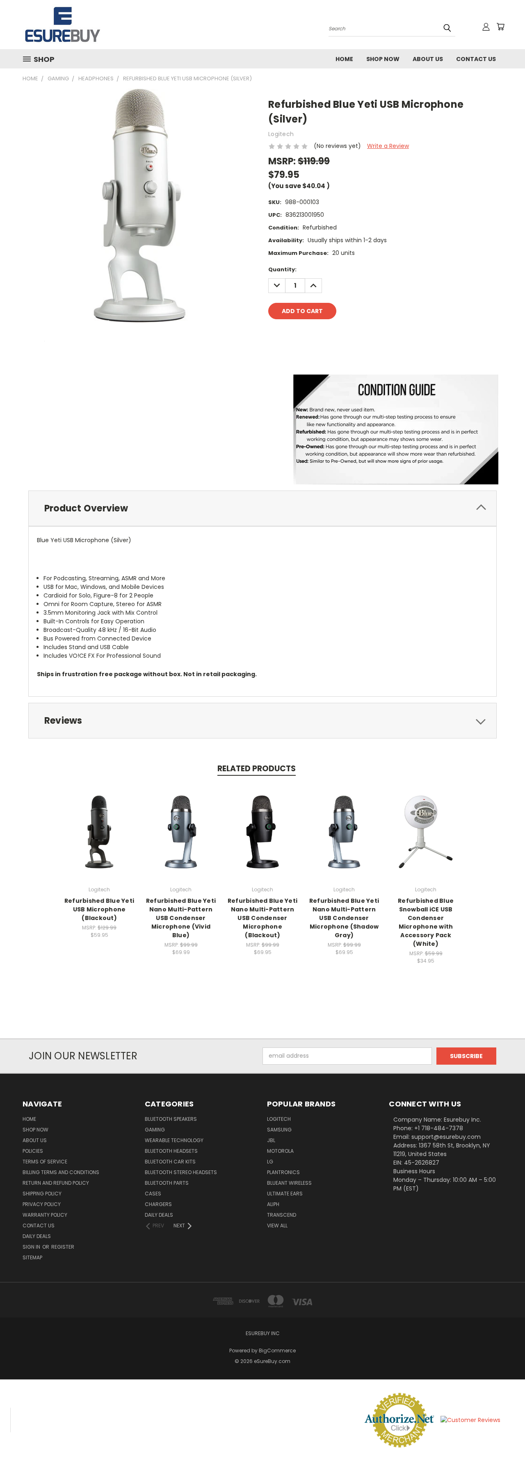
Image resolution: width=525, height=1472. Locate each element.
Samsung (279, 1129)
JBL (271, 1140)
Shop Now (382, 59)
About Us (428, 59)
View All (277, 1225)
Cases (153, 1193)
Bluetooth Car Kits (170, 1161)
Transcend (281, 1214)
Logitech (279, 1118)
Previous (503, 1446)
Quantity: (282, 269)
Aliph (273, 1204)
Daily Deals (37, 1236)
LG (270, 1161)
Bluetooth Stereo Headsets (181, 1172)
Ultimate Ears (285, 1193)
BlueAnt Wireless (289, 1182)
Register (62, 1246)
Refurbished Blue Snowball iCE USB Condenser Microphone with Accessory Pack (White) (426, 922)
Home (344, 59)
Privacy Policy (42, 1204)
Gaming (155, 1129)
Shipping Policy (42, 1193)
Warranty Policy (45, 1214)
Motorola (280, 1150)
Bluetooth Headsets (171, 1150)
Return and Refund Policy (56, 1182)
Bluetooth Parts (167, 1182)
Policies (33, 1150)
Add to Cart (99, 838)
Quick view (99, 823)
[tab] (262, 508)
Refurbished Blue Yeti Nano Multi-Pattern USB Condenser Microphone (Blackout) (262, 918)
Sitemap (32, 1257)
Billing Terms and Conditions (61, 1172)
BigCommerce (277, 1350)
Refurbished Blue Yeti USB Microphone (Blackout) (99, 909)
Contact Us (476, 59)
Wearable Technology (174, 1140)
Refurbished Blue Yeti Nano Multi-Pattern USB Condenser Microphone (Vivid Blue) (181, 918)
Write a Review (388, 146)
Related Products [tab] (256, 768)
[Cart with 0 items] (500, 27)
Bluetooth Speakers (171, 1118)
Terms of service (45, 1161)
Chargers (158, 1204)
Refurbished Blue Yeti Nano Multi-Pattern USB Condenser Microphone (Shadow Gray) (344, 918)
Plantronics (283, 1172)
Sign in (32, 1246)
